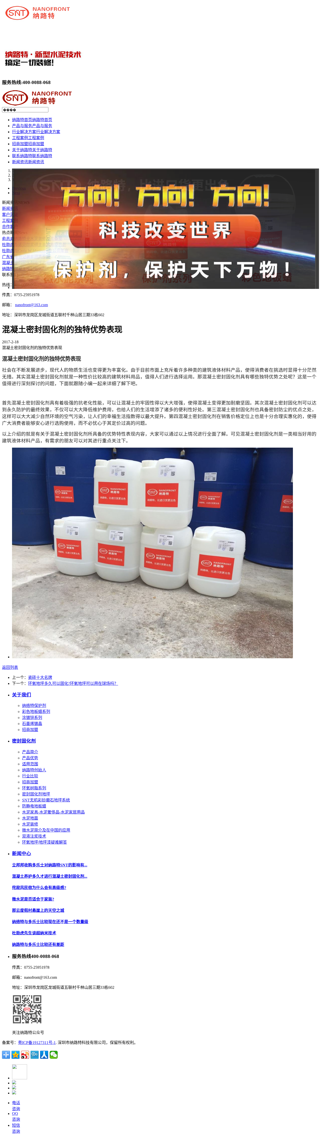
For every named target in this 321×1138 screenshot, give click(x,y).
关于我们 (21, 694)
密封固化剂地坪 (36, 794)
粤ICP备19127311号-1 (37, 1042)
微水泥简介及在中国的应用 (46, 830)
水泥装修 (30, 824)
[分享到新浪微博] (25, 1055)
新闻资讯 (10, 208)
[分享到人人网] (44, 1055)
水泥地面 (30, 818)
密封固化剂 (24, 741)
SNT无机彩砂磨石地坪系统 (46, 800)
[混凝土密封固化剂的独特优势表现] (152, 657)
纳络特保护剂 (34, 705)
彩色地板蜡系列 (36, 711)
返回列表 (10, 667)
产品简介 (30, 752)
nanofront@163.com (31, 305)
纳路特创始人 (34, 770)
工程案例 (10, 220)
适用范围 (30, 764)
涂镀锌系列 (32, 717)
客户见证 (10, 214)
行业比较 (30, 776)
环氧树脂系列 (34, 788)
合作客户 (10, 226)
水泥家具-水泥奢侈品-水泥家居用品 (53, 812)
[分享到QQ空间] (16, 1055)
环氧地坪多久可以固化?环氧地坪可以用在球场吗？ (73, 683)
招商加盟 (30, 729)
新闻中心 (21, 853)
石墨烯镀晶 (32, 723)
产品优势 (30, 758)
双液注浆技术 (34, 836)
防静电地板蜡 (34, 806)
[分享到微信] (54, 1055)
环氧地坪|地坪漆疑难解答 (44, 842)
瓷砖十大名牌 (40, 677)
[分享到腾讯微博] (35, 1055)
